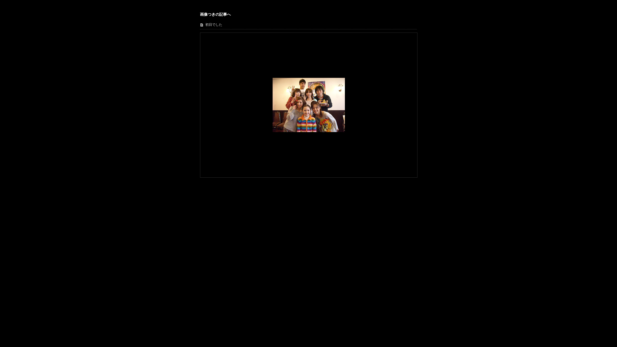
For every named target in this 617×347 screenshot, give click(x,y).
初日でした (213, 25)
